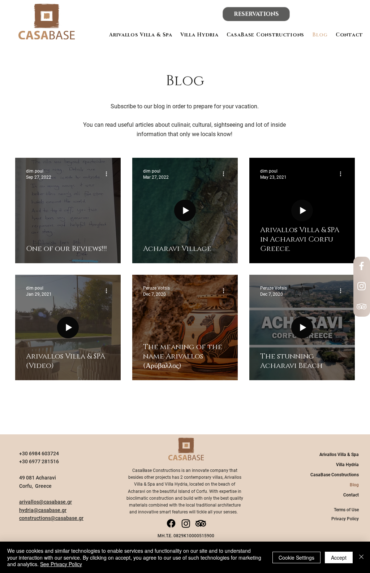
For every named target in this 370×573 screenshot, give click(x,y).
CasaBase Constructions (334, 474)
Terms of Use (346, 509)
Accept (339, 557)
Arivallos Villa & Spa (339, 454)
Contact (351, 495)
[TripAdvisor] (361, 306)
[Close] (361, 557)
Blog (354, 484)
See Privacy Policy (61, 564)
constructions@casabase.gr (51, 518)
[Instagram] (361, 286)
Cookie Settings (296, 557)
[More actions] (108, 173)
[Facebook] (361, 266)
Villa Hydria (347, 464)
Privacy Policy (345, 518)
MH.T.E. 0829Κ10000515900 (186, 535)
